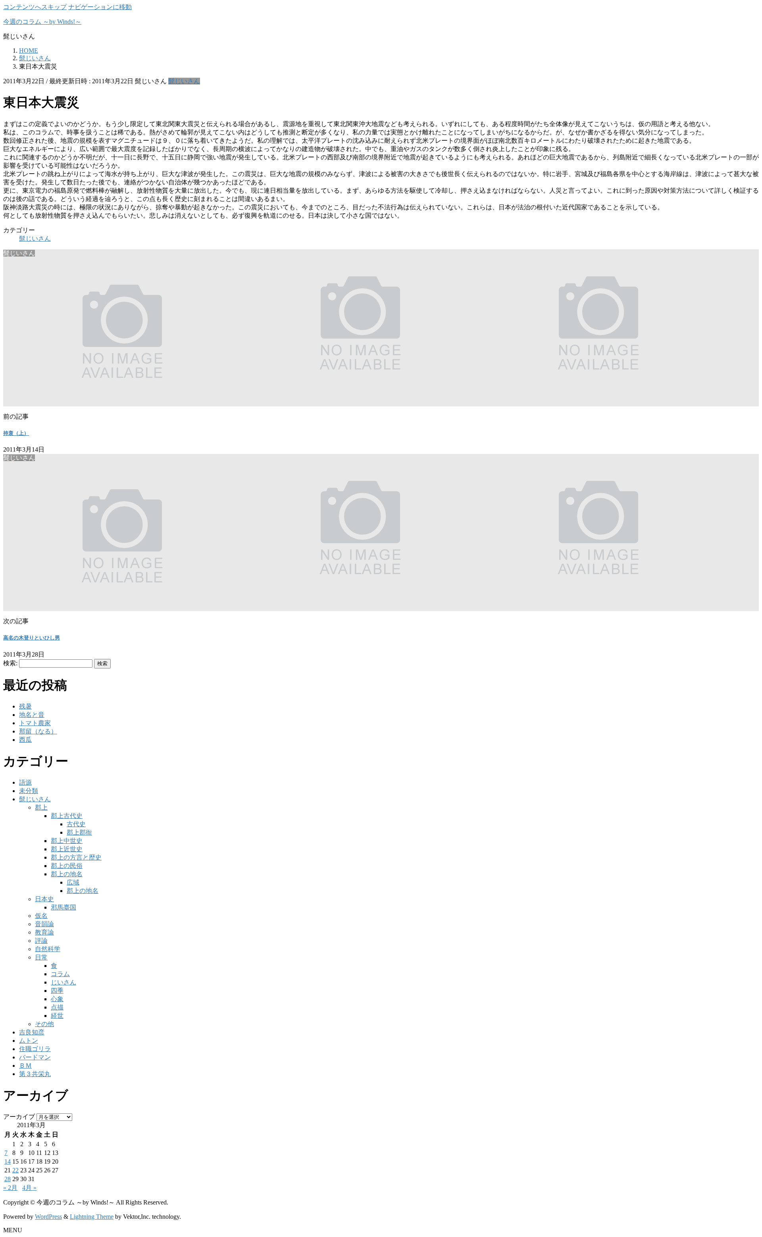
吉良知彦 (31, 1032)
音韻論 (44, 924)
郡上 (41, 807)
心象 (57, 999)
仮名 (41, 915)
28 (7, 1179)
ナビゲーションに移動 (100, 7)
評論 (41, 940)
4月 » (29, 1187)
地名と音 (31, 714)
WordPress (48, 1216)
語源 (25, 782)
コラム (60, 974)
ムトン (28, 1040)
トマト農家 (35, 723)
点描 (57, 1007)
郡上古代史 (67, 815)
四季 (57, 990)
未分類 (28, 790)
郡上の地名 (67, 874)
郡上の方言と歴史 (76, 857)
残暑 (25, 706)
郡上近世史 (67, 849)
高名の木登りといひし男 (31, 638)
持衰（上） (16, 433)
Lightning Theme (92, 1216)
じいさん (63, 982)
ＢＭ (25, 1065)
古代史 (76, 824)
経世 (57, 1015)
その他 (44, 1024)
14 (7, 1161)
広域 (73, 882)
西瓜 (25, 739)
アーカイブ (19, 1116)
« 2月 (10, 1187)
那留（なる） (38, 731)
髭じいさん (184, 81)
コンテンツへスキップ (35, 7)
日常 (41, 957)
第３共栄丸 (35, 1073)
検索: (10, 663)
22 (15, 1170)
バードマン (35, 1057)
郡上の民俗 (67, 865)
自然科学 (47, 949)
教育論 (44, 932)
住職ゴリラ (35, 1049)
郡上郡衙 (79, 832)
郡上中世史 (67, 840)
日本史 (44, 899)
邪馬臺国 (63, 907)
